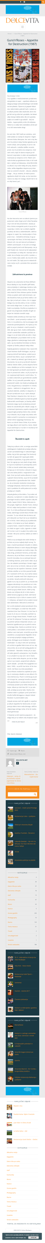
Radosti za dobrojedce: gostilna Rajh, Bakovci (26, 1009)
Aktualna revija (13, 877)
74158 (17, 852)
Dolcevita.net (22, 760)
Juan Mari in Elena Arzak (22, 1123)
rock (24, 754)
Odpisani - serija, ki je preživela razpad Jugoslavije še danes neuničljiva (14, 779)
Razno (23, 750)
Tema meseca (12, 927)
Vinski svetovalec (14, 945)
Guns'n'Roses (18, 754)
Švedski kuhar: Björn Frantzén (24, 1114)
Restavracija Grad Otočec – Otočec (26, 1139)
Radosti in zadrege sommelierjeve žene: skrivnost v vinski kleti (25, 1035)
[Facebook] (20, 2)
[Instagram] (24, 2)
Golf (9, 895)
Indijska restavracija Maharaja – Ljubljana (26, 1078)
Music (10, 904)
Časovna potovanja (21, 999)
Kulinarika (11, 900)
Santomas (18, 983)
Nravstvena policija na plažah (25, 860)
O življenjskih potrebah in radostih (24, 1045)
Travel (10, 931)
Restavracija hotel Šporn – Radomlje (24, 975)
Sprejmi (33, 1237)
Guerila (17, 1060)
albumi (12, 754)
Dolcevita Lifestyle (14, 891)
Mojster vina (18, 1106)
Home (9, 34)
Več (25, 1237)
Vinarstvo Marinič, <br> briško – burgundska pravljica (26, 1070)
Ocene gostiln (12, 913)
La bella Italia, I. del (20, 1131)
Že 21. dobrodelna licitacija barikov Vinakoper (25, 958)
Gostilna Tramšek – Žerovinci (25, 833)
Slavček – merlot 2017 (22, 991)
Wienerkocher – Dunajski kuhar (31, 775)
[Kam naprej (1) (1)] (22, 13)
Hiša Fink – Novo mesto (23, 966)
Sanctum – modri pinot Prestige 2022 (26, 809)
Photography (12, 918)
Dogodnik (11, 882)
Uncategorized (13, 936)
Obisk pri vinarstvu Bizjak (23, 825)
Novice (10, 909)
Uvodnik (11, 940)
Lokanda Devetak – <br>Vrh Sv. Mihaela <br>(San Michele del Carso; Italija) (25, 843)
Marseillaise (19, 1025)
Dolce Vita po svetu (14, 886)
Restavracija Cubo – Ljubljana (25, 816)
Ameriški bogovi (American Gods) (24, 1053)
